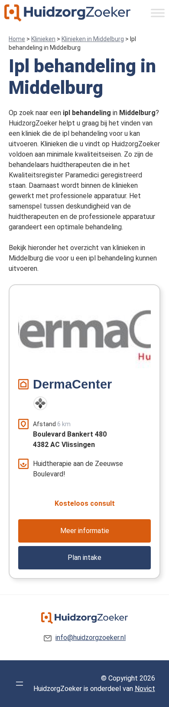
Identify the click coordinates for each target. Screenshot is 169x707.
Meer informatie (84, 531)
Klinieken (43, 38)
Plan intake (84, 557)
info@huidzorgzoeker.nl (90, 637)
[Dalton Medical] (40, 403)
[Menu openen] (19, 683)
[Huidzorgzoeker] (67, 13)
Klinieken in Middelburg (93, 38)
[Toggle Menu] (158, 13)
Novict (145, 689)
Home (17, 38)
